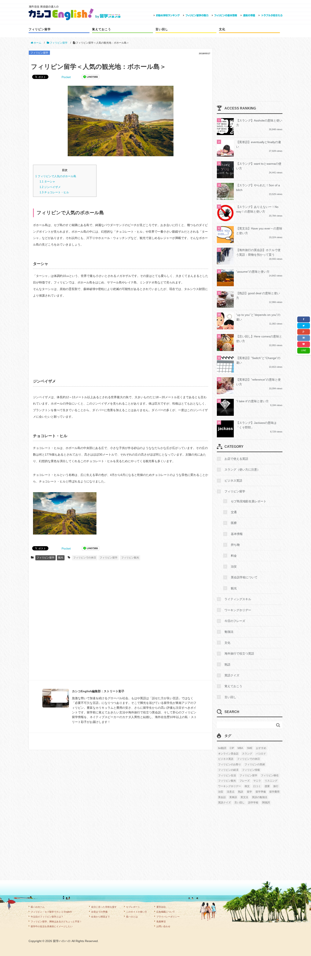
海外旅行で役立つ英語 (239, 653)
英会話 (222, 797)
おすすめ (261, 748)
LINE (303, 350)
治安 (234, 566)
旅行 (275, 786)
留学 (249, 791)
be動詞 (222, 748)
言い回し (162, 29)
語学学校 (253, 802)
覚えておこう (101, 29)
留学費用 (274, 791)
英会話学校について (244, 577)
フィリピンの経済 (228, 769)
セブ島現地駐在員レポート (248, 501)
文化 (222, 29)
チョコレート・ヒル (54, 192)
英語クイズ (231, 675)
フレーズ (244, 780)
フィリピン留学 (40, 29)
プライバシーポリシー (168, 916)
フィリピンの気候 (255, 764)
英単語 (233, 797)
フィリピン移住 (270, 775)
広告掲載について (165, 911)
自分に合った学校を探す (104, 907)
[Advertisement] (120, 335)
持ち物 (235, 544)
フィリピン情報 (251, 769)
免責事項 (161, 921)
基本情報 (237, 534)
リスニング (271, 780)
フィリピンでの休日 (84, 557)
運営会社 (161, 907)
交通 (234, 512)
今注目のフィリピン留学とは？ (47, 916)
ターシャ (47, 181)
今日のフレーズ (234, 621)
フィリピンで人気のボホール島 (55, 176)
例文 (247, 786)
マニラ (257, 780)
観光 (60, 557)
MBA (240, 748)
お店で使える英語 (236, 458)
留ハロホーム (38, 907)
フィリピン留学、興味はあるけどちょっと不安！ (56, 921)
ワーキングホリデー (237, 610)
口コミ (257, 786)
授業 (267, 786)
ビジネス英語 (233, 480)
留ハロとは (132, 916)
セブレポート (133, 907)
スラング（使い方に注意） (242, 469)
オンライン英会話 (228, 753)
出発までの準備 (99, 911)
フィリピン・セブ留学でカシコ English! (51, 911)
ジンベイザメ (50, 187)
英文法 (244, 797)
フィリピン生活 (227, 775)
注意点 (230, 791)
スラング (247, 753)
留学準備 (261, 791)
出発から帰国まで (100, 916)
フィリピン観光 (130, 557)
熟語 (227, 664)
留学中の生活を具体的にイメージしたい (52, 926)
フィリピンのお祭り (229, 764)
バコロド (261, 753)
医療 (234, 523)
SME (249, 748)
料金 (234, 555)
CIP (232, 748)
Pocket (66, 77)
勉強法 (228, 631)
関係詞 (266, 802)
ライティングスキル (237, 599)
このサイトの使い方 (136, 911)
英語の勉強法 (259, 797)
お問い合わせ (163, 926)
